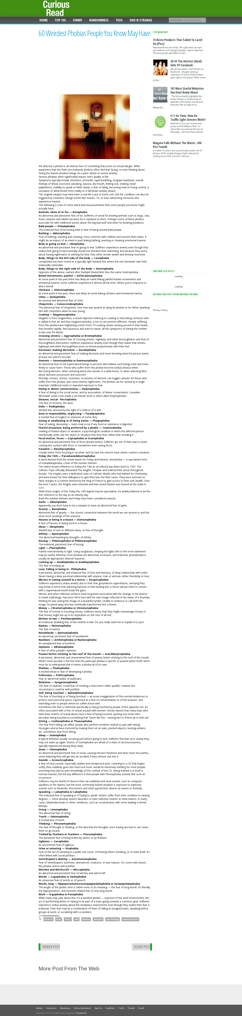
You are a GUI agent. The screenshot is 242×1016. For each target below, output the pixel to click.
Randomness (99, 20)
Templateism (81, 1013)
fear (58, 919)
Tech (119, 20)
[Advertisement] (68, 69)
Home (44, 20)
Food (141, 1008)
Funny (77, 20)
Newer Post (51, 946)
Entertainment (82, 1008)
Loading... (180, 276)
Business (65, 1008)
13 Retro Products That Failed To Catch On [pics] (177, 42)
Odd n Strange (141, 20)
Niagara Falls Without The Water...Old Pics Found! (177, 145)
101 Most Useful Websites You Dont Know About (187, 90)
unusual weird (130, 919)
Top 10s (60, 20)
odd (76, 919)
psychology (112, 919)
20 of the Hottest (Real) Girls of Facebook (186, 63)
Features (51, 1008)
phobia (86, 919)
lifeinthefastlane (51, 915)
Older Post (142, 946)
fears (68, 919)
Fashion (110, 1008)
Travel (131, 1008)
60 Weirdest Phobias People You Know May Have (94, 33)
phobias (98, 919)
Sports (98, 1008)
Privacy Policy (160, 310)
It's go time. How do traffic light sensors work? (188, 117)
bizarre (48, 919)
